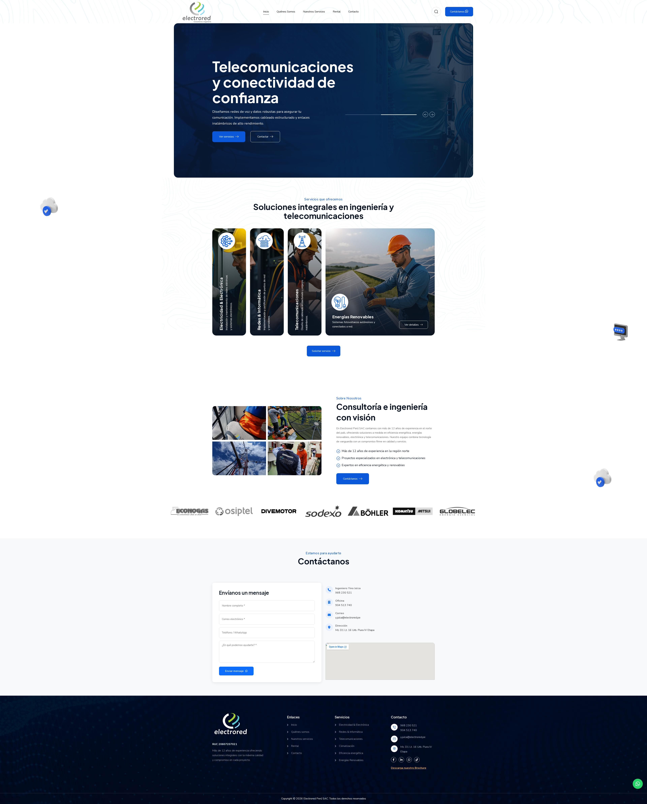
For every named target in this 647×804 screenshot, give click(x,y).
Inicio (266, 11)
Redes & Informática (258, 310)
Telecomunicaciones (296, 309)
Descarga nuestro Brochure (408, 768)
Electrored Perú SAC (315, 798)
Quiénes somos (286, 11)
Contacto (353, 11)
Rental (337, 11)
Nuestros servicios (314, 11)
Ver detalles (411, 325)
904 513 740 (343, 605)
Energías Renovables (353, 316)
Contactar (262, 137)
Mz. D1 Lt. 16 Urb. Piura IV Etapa (354, 630)
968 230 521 (343, 593)
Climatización (346, 746)
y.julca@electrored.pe (347, 617)
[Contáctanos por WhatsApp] (638, 784)
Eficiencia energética (351, 753)
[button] (363, 114)
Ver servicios (226, 137)
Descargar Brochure (390, 479)
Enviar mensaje (234, 671)
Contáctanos (457, 11)
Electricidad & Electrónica (221, 303)
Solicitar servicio (321, 351)
